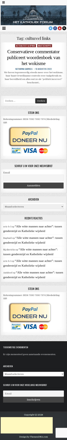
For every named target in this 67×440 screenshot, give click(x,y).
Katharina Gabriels (24, 69)
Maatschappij (44, 45)
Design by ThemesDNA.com (33, 437)
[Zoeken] (64, 28)
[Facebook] (55, 28)
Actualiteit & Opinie (25, 45)
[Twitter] (51, 28)
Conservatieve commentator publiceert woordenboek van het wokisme (33, 57)
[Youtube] (60, 28)
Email (6, 172)
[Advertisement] (27, 425)
